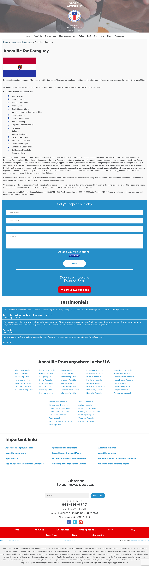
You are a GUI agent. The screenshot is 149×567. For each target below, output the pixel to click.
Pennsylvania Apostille (123, 393)
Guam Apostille (45, 380)
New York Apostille (121, 373)
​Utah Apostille (55, 424)
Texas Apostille (55, 418)
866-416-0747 (75, 27)
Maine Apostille (67, 383)
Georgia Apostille (46, 377)
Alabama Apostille (22, 370)
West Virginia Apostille (87, 415)
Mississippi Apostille (94, 373)
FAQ (89, 36)
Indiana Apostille (46, 393)
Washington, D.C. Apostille (89, 411)
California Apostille (23, 383)
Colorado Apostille (23, 386)
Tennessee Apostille (57, 415)
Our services (50, 36)
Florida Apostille (46, 373)
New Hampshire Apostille (97, 386)
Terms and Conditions (9, 541)
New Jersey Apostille (95, 390)
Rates (81, 36)
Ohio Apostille (120, 383)
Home (27, 36)
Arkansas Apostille (22, 380)
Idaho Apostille (45, 386)
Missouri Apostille (93, 377)
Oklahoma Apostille (122, 386)
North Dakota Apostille (123, 380)
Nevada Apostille (93, 383)
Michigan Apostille (68, 393)
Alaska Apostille (21, 373)
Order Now (99, 36)
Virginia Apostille (85, 405)
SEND (74, 263)
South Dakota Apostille (59, 411)
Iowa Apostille (66, 370)
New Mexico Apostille (123, 370)
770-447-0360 (74, 30)
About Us (38, 36)
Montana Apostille (94, 380)
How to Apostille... (67, 36)
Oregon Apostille (121, 390)
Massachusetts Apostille (70, 390)
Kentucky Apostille (68, 377)
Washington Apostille (87, 408)
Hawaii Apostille (46, 383)
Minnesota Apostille (94, 370)
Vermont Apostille (85, 402)
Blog (109, 36)
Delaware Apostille (47, 370)
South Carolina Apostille (59, 408)
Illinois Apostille (45, 390)
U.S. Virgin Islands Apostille (60, 421)
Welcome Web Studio (140, 541)
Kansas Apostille (67, 373)
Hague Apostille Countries (21, 42)
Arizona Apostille (22, 377)
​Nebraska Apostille (94, 393)
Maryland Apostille (68, 386)
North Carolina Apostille (124, 377)
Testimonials (74, 301)
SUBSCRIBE (98, 495)
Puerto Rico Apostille (58, 402)
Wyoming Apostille (86, 421)
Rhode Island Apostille (58, 405)
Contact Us (119, 36)
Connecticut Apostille (24, 390)
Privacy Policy (69, 541)
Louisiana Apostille (68, 380)
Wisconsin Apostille (86, 418)
